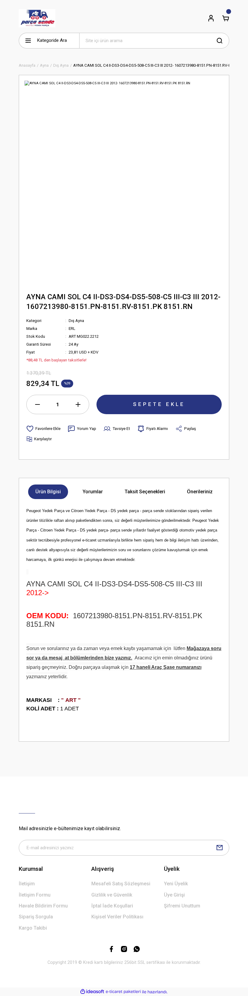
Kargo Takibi (33, 928)
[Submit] (219, 848)
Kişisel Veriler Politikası (117, 917)
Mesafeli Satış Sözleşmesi (120, 884)
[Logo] (37, 18)
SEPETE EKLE (159, 404)
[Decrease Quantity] (37, 404)
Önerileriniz (200, 492)
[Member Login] (211, 18)
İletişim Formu (35, 895)
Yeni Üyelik (176, 884)
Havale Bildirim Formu (43, 906)
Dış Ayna (76, 320)
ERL (72, 328)
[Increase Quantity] (78, 404)
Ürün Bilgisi (48, 492)
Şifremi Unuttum (182, 906)
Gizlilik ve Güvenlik (111, 895)
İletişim (27, 884)
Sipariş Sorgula (36, 917)
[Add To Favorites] (43, 428)
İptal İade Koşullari (112, 906)
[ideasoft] (92, 991)
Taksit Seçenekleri (145, 492)
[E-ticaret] (123, 991)
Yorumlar (93, 492)
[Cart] (225, 18)
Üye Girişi (174, 895)
